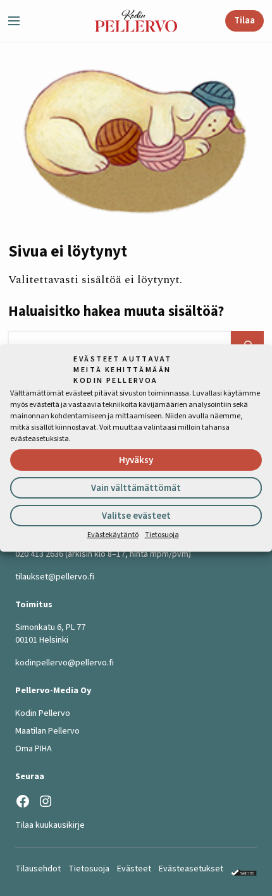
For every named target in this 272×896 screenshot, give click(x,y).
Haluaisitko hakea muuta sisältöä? (116, 311)
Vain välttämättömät (136, 488)
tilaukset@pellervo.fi (54, 577)
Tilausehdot (38, 869)
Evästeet (134, 869)
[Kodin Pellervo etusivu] (136, 21)
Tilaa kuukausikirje (50, 825)
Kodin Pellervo (42, 713)
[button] (19, 20)
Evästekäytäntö (113, 535)
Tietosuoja (162, 535)
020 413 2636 (39, 554)
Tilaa (244, 20)
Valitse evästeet (136, 516)
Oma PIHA (33, 748)
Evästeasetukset (191, 869)
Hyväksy (136, 460)
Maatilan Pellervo (47, 731)
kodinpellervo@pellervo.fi (64, 663)
